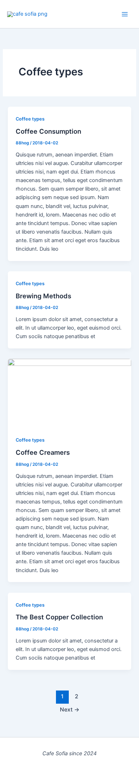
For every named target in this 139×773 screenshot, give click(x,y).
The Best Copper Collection (59, 617)
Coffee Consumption (48, 131)
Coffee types (30, 119)
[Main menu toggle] (125, 14)
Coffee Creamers (43, 452)
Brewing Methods (43, 296)
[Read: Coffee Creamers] (69, 393)
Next (69, 709)
